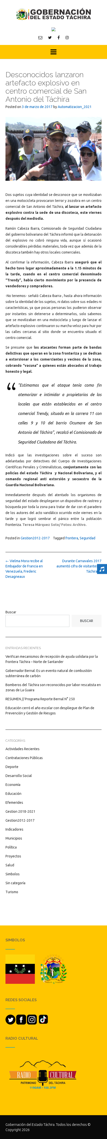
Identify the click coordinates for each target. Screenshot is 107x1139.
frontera (71, 538)
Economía (12, 785)
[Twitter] (50, 37)
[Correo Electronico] (40, 37)
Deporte (11, 767)
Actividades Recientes (22, 749)
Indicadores (14, 829)
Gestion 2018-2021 (20, 811)
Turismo (11, 892)
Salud (9, 865)
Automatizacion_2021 (75, 107)
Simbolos (12, 874)
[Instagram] (67, 37)
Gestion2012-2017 (35, 538)
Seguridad (87, 538)
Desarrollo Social (18, 776)
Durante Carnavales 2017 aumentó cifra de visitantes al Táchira (79, 566)
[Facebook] (58, 37)
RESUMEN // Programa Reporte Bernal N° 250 (40, 699)
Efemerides (14, 803)
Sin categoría (15, 883)
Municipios (13, 838)
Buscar (10, 612)
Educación (13, 794)
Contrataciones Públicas (24, 758)
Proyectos (13, 856)
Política (11, 847)
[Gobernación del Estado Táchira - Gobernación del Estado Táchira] (53, 14)
